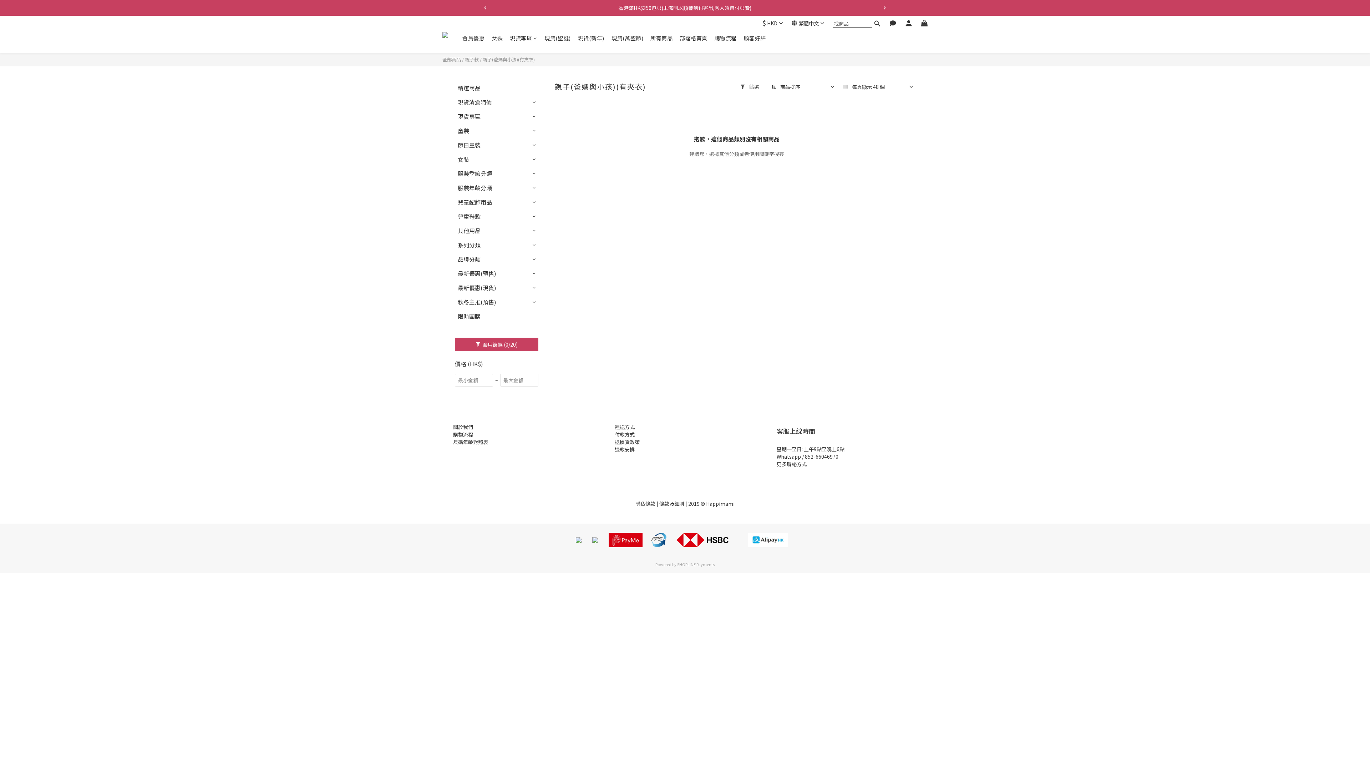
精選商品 (469, 88)
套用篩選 (500, 344)
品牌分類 (469, 259)
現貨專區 (521, 38)
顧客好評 (755, 38)
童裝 (463, 130)
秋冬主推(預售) (477, 302)
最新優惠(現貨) (477, 287)
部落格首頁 (693, 38)
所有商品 (661, 38)
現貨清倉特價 (475, 102)
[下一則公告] (885, 8)
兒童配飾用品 (475, 202)
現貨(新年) (591, 38)
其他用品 (469, 230)
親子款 (472, 59)
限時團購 (469, 316)
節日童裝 (469, 145)
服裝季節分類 (475, 173)
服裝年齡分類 (475, 187)
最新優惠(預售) (477, 273)
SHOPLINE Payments (696, 564)
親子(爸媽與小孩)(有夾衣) (509, 59)
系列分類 (469, 245)
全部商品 (451, 59)
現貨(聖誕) (557, 38)
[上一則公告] (485, 8)
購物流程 (726, 38)
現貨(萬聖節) (628, 38)
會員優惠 (473, 38)
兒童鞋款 (469, 216)
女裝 (497, 38)
